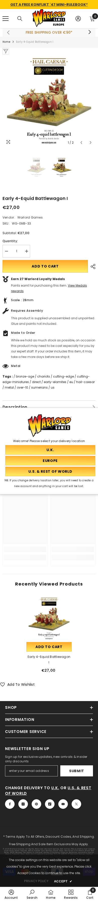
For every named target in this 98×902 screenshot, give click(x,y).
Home (6, 42)
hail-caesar (85, 382)
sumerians (39, 387)
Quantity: (10, 241)
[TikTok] (50, 804)
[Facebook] (10, 804)
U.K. (55, 787)
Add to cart (45, 266)
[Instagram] (23, 804)
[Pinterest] (36, 804)
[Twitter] (76, 804)
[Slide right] (89, 32)
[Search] (20, 19)
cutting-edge (63, 376)
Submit (76, 770)
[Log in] (78, 18)
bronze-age (25, 376)
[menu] (6, 19)
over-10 (22, 387)
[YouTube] (63, 804)
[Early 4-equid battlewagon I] (49, 618)
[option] (49, 101)
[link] (25, 549)
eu (71, 382)
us (53, 387)
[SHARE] (91, 266)
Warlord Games (30, 217)
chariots (43, 376)
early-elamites (55, 382)
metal (9, 387)
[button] (81, 142)
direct (36, 382)
